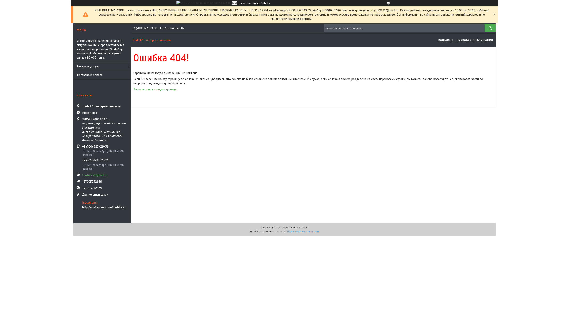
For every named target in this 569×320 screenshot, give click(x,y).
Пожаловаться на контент (303, 231)
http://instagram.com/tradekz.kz (104, 207)
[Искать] (490, 28)
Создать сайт (248, 3)
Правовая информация (475, 40)
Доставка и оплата (89, 75)
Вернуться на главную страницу (155, 89)
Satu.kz (303, 227)
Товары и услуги (88, 66)
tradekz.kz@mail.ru (94, 175)
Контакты (445, 40)
